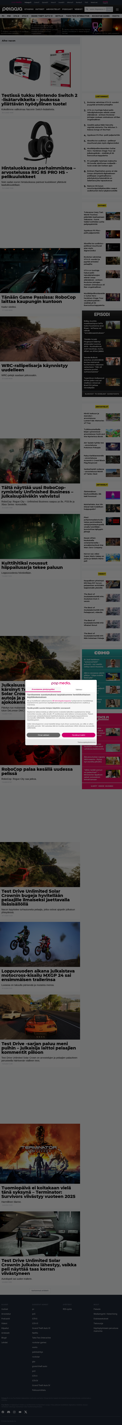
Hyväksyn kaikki (78, 735)
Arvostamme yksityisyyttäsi (43, 689)
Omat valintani (43, 735)
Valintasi (79, 689)
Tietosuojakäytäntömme (87, 742)
